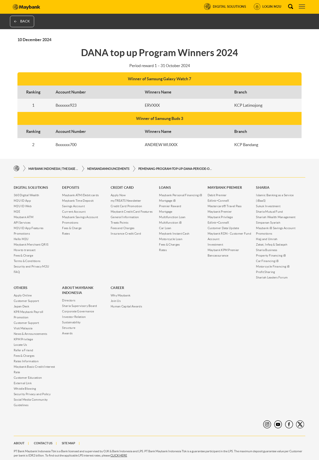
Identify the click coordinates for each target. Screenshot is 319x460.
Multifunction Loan (172, 217)
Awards (67, 333)
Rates (66, 233)
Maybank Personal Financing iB (180, 195)
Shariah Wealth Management (276, 217)
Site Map (68, 443)
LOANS (165, 187)
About (19, 443)
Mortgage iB (167, 200)
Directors (68, 300)
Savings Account (73, 206)
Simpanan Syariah (268, 222)
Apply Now (118, 195)
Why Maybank (120, 295)
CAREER (117, 288)
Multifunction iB (170, 222)
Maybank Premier (220, 211)
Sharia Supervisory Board (79, 305)
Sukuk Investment (268, 206)
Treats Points (119, 222)
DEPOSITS (70, 187)
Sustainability (71, 322)
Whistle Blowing (25, 388)
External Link (23, 383)
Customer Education (28, 377)
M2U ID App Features (29, 228)
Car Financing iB (267, 261)
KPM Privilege (23, 339)
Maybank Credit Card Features (132, 211)
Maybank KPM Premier (223, 250)
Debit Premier (217, 195)
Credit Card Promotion (126, 206)
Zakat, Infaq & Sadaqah (271, 244)
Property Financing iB (271, 255)
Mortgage (165, 211)
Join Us (116, 300)
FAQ (17, 272)
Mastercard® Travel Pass (225, 206)
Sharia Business (266, 250)
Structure (68, 327)
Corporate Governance (78, 311)
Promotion (21, 317)
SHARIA (262, 187)
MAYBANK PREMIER (225, 187)
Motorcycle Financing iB (273, 266)
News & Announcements (30, 333)
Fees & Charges (169, 244)
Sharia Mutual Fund (269, 211)
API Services (22, 222)
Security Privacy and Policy (32, 394)
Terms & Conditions (27, 261)
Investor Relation (74, 316)
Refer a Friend (23, 350)
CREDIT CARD (122, 187)
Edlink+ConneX (218, 200)
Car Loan (165, 228)
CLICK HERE (118, 455)
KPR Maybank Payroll (28, 311)
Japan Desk (21, 306)
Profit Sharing (265, 272)
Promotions (22, 233)
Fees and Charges (123, 228)
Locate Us (20, 344)
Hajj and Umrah (266, 239)
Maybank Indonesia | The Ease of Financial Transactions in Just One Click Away (53, 168)
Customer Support (26, 300)
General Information (125, 217)
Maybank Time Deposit (77, 200)
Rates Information (26, 361)
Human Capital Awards (126, 306)
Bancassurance (218, 255)
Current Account (73, 211)
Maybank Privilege (220, 217)
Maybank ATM (23, 217)
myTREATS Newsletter (126, 200)
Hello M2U (21, 239)
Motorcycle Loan (170, 239)
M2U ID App (22, 200)
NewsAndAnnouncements (108, 168)
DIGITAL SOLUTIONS (31, 187)
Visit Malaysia (23, 328)
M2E (17, 211)
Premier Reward (170, 206)
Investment (215, 244)
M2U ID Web (23, 206)
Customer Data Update (223, 228)
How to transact (25, 250)
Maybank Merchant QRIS (31, 244)
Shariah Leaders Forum (272, 277)
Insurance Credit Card (126, 233)
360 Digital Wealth (26, 195)
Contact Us (43, 443)
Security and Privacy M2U (31, 266)
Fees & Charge (23, 255)
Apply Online (23, 295)
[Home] (16, 168)
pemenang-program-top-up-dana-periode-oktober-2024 (175, 168)
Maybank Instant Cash (174, 233)
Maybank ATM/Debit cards (80, 195)
